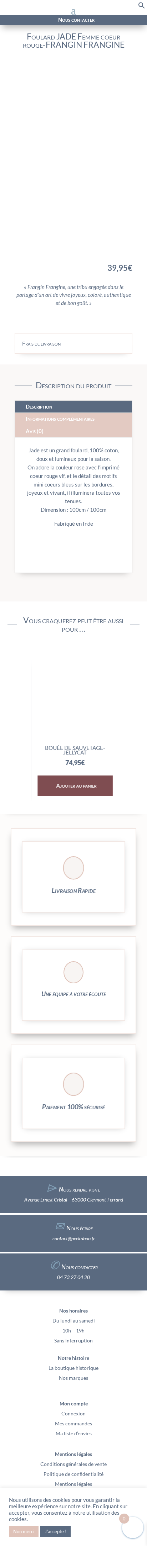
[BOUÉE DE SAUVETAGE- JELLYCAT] (74, 738)
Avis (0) (35, 431)
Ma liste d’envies (74, 1433)
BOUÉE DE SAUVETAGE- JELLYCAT (73, 750)
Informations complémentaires (60, 418)
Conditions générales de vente (73, 1464)
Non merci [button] (23, 1531)
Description (39, 406)
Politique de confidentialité (73, 1474)
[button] (141, 7)
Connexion (73, 1413)
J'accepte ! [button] (55, 1531)
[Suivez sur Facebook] (9, 20)
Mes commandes (73, 1423)
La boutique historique (73, 1368)
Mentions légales (73, 1484)
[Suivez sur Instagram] (17, 20)
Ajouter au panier (75, 785)
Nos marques (73, 1378)
